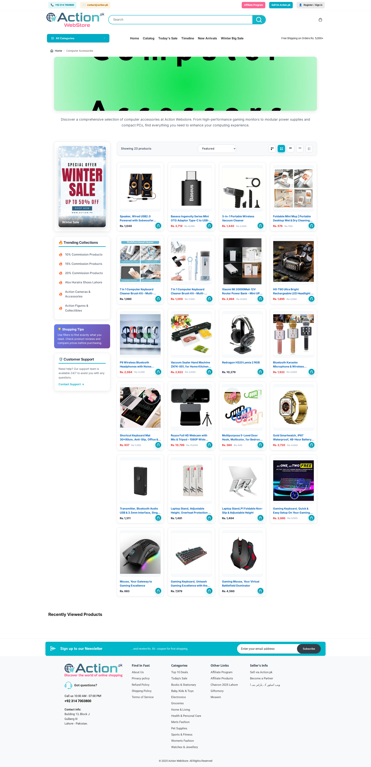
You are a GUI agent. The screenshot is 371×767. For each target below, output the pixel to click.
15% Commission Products (83, 264)
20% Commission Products (84, 273)
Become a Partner (261, 678)
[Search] (258, 19)
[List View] (309, 148)
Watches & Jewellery (184, 747)
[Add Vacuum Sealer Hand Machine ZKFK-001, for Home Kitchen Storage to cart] (209, 372)
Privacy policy (141, 678)
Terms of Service (143, 697)
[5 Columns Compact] (290, 148)
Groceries (177, 703)
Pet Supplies (179, 728)
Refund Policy (140, 685)
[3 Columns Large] (272, 148)
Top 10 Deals (179, 672)
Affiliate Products (222, 678)
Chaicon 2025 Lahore (224, 685)
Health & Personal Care (186, 716)
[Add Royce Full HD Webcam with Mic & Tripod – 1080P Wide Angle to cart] (209, 445)
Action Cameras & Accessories (77, 294)
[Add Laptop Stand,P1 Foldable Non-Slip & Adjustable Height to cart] (260, 518)
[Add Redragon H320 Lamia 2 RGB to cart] (260, 372)
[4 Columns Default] (281, 148)
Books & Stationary (183, 685)
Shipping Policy (141, 691)
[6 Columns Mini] (300, 148)
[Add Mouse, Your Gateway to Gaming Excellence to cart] (158, 591)
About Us (138, 672)
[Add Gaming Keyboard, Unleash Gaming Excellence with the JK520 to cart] (209, 591)
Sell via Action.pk (261, 672)
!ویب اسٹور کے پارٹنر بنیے (265, 685)
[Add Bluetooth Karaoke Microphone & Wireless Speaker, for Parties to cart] (311, 372)
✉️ (95, 4)
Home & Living (180, 709)
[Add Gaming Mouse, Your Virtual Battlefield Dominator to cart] (260, 591)
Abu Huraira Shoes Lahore (83, 282)
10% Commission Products (83, 254)
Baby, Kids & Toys (182, 691)
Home (58, 50)
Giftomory (217, 691)
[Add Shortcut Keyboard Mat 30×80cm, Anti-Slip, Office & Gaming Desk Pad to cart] (158, 445)
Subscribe (309, 648)
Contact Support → (71, 384)
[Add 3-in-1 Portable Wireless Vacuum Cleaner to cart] (260, 226)
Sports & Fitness (181, 734)
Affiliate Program (221, 672)
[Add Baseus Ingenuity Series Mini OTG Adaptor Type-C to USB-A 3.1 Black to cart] (209, 226)
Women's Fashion (182, 740)
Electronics (178, 697)
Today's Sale (179, 678)
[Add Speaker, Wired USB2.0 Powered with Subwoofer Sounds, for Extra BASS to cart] (158, 226)
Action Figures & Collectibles (76, 308)
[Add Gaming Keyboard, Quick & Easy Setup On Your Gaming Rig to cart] (311, 518)
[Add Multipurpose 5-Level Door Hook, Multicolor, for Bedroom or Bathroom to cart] (260, 445)
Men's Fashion (180, 722)
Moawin (216, 697)
